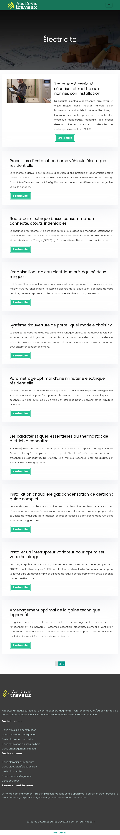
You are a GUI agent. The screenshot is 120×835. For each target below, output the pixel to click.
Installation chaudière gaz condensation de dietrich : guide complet (61, 497)
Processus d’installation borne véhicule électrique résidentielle (58, 163)
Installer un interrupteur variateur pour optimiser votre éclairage (57, 554)
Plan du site (60, 832)
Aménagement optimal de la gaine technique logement (55, 612)
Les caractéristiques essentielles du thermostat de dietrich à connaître (59, 439)
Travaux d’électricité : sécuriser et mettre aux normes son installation (77, 88)
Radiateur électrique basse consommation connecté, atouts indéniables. (52, 221)
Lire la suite (65, 138)
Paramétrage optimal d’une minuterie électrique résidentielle (57, 381)
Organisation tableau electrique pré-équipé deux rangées (58, 274)
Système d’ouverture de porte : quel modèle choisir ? (61, 325)
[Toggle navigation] (108, 5)
